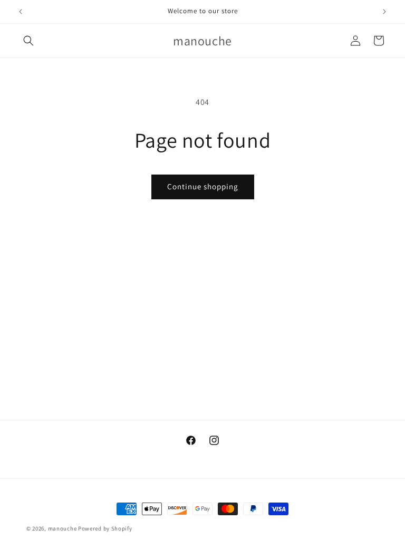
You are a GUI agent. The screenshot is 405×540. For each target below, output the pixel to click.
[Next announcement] (384, 11)
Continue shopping (202, 186)
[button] (28, 40)
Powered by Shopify (105, 528)
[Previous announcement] (20, 11)
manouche (62, 528)
